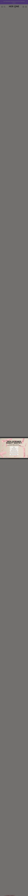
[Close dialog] (0, 438)
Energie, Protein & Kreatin (14, 454)
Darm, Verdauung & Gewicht (14, 452)
